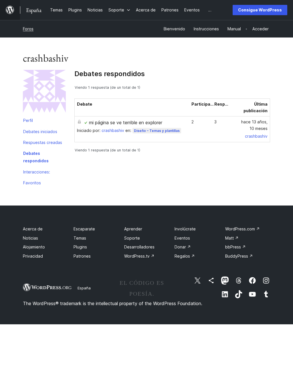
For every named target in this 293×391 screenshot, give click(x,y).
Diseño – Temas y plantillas (157, 131)
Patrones (82, 256)
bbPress (235, 246)
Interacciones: (36, 171)
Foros (28, 28)
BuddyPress (239, 256)
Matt (232, 238)
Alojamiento (34, 246)
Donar (183, 246)
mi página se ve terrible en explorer (125, 122)
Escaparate (84, 228)
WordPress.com (242, 228)
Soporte (132, 238)
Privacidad (33, 256)
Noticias (30, 238)
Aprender (133, 228)
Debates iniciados (40, 131)
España (84, 288)
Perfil (28, 120)
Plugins (80, 246)
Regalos (185, 256)
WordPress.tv (139, 256)
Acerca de (33, 228)
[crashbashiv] (44, 92)
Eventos (182, 238)
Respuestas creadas (42, 142)
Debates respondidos (36, 157)
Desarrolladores (139, 246)
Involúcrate (185, 228)
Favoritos (32, 182)
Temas (80, 238)
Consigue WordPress (260, 9)
